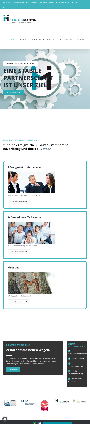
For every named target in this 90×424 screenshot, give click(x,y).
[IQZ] (45, 400)
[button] (5, 419)
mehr (47, 149)
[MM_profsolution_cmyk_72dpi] (79, 400)
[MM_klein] (62, 400)
